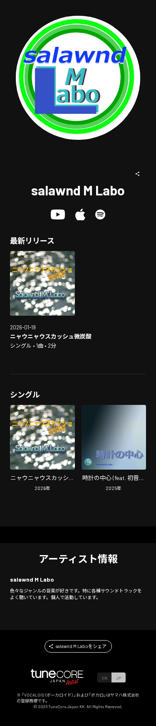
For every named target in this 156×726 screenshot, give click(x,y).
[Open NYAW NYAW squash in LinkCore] (42, 283)
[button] (137, 174)
